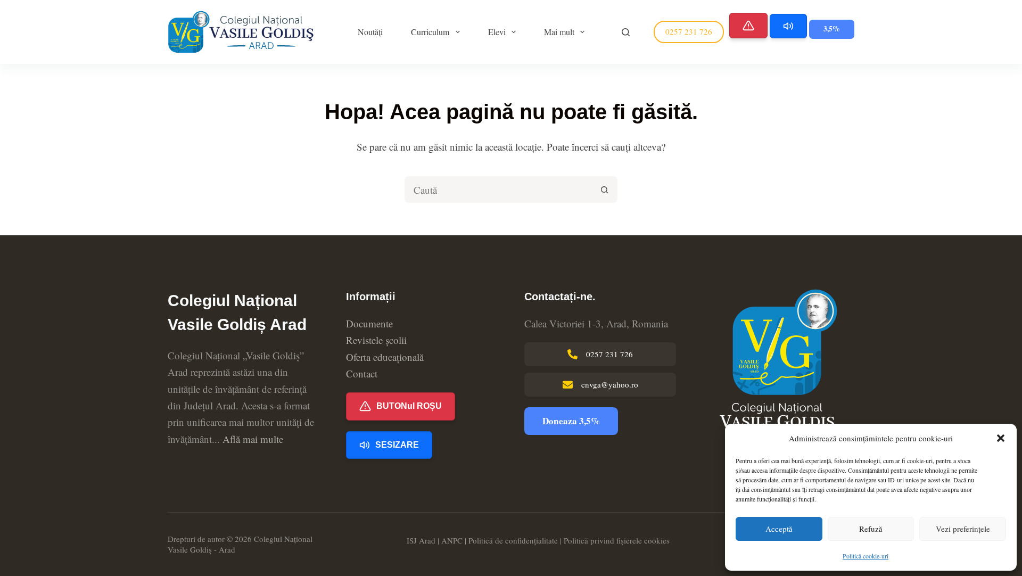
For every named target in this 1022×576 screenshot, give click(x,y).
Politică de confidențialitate (513, 540)
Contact (361, 373)
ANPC (452, 540)
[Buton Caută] (604, 189)
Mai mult (559, 31)
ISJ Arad (421, 540)
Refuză (871, 528)
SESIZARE (397, 444)
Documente (369, 323)
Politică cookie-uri (865, 556)
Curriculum (430, 31)
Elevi (497, 31)
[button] (1000, 438)
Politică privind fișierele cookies (617, 540)
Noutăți (370, 31)
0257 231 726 (688, 31)
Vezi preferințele (963, 528)
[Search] (626, 32)
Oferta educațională (385, 357)
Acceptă (779, 528)
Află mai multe (252, 439)
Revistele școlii (376, 340)
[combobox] (499, 189)
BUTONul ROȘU (409, 405)
